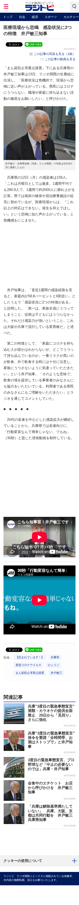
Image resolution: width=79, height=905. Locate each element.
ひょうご (53, 665)
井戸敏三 (56, 672)
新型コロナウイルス (28, 665)
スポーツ (51, 17)
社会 (22, 17)
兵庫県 (55, 657)
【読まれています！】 (30, 657)
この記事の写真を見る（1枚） (54, 54)
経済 (35, 17)
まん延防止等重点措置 (30, 672)
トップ (8, 17)
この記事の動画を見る (60, 59)
